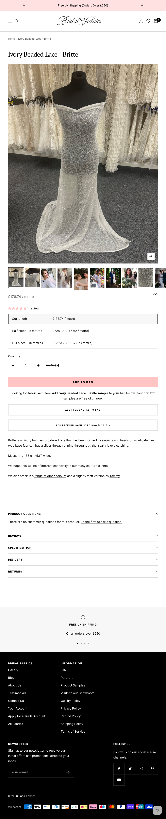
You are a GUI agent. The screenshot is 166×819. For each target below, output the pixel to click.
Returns (15, 571)
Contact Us (16, 701)
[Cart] (156, 21)
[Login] (141, 21)
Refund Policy (71, 716)
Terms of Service (73, 731)
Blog (11, 678)
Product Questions (24, 513)
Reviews (15, 535)
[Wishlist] (148, 21)
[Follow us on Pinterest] (152, 768)
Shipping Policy (72, 724)
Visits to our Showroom (77, 693)
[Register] (68, 772)
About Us (14, 685)
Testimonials (17, 693)
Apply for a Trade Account (26, 716)
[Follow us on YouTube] (119, 779)
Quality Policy (70, 701)
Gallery (13, 670)
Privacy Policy (71, 708)
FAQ (63, 670)
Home (12, 38)
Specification (20, 547)
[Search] (16, 21)
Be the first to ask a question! (101, 522)
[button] (17, 308)
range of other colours (50, 476)
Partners (67, 678)
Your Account (17, 708)
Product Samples (73, 685)
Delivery (15, 559)
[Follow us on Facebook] (119, 768)
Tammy (115, 476)
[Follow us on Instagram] (141, 768)
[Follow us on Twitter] (130, 768)
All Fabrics (15, 724)
